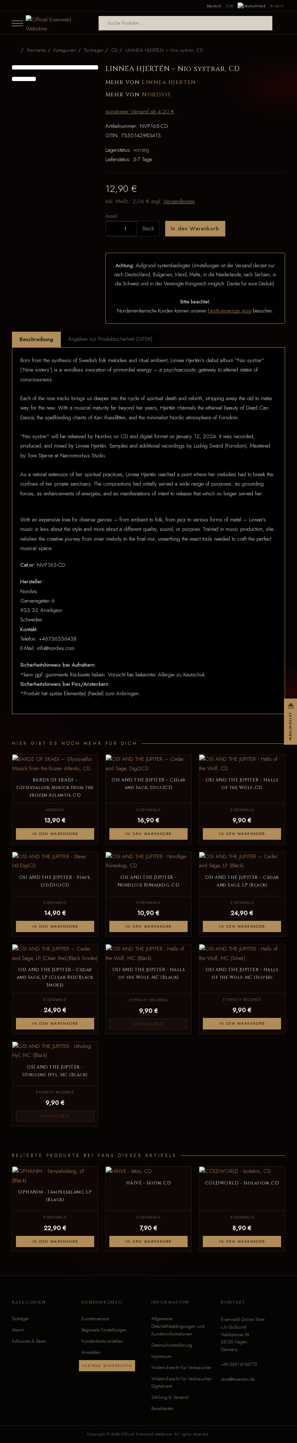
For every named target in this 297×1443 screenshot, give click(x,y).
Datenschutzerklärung (171, 1345)
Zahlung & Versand (169, 1397)
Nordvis (156, 94)
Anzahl (111, 216)
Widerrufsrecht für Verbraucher (181, 1367)
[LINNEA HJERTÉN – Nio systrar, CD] (55, 67)
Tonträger (20, 1319)
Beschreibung (36, 339)
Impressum (161, 1356)
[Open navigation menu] (17, 23)
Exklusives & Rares (29, 1341)
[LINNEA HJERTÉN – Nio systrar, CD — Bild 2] (24, 79)
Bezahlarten (162, 1408)
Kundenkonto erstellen (102, 1341)
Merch (18, 1330)
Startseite (36, 50)
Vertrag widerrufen (107, 1365)
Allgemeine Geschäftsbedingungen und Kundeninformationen (178, 1326)
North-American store (229, 310)
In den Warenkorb (195, 228)
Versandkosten (179, 201)
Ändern (277, 6)
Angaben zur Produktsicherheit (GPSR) (110, 339)
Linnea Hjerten (169, 82)
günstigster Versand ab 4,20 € (139, 112)
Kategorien (65, 50)
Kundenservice (95, 1319)
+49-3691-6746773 (239, 1364)
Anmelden (91, 1352)
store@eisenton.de (238, 1379)
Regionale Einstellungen (104, 1330)
